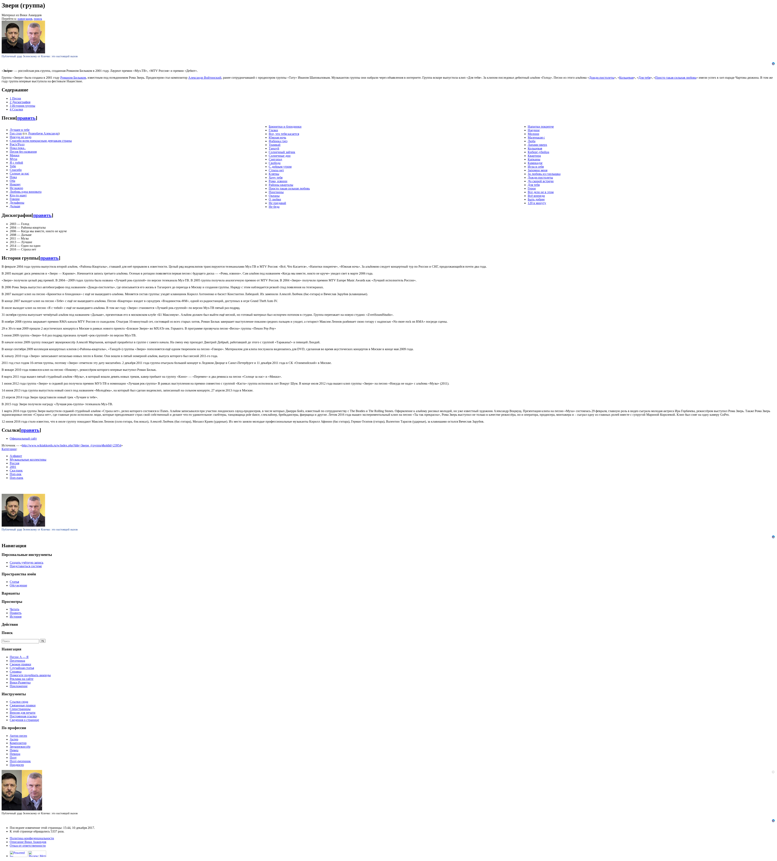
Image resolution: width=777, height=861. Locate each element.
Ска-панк (16, 470)
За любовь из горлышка (544, 174)
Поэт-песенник (20, 761)
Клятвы (274, 174)
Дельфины (17, 202)
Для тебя (644, 77)
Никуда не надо (20, 137)
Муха (13, 159)
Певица (15, 754)
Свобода (274, 163)
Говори (15, 199)
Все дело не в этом (541, 192)
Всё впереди (536, 195)
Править (15, 613)
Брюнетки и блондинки (285, 126)
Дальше (15, 206)
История (15, 616)
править (26, 118)
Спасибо (16, 170)
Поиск (7, 633)
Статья (14, 581)
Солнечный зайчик (282, 152)
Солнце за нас (19, 173)
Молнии (533, 134)
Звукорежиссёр (20, 746)
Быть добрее (536, 199)
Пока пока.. (18, 148)
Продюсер (17, 765)
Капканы (534, 159)
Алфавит (16, 456)
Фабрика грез (278, 141)
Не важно (16, 188)
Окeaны (274, 195)
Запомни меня (537, 170)
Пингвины (276, 192)
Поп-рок (15, 474)
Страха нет (276, 170)
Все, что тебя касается (284, 134)
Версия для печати (22, 712)
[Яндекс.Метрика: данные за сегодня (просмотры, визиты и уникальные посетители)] (37, 854)
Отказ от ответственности (28, 845)
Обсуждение (18, 585)
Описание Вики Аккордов (28, 842)
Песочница (17, 660)
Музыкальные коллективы (28, 459)
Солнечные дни (280, 155)
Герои (532, 188)
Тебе (13, 166)
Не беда (274, 206)
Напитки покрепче (541, 126)
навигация (25, 18)
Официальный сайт (23, 438)
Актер (14, 739)
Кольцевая (626, 77)
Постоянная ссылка (23, 716)
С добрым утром (280, 166)
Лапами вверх (537, 144)
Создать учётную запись (26, 562)
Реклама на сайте (21, 679)
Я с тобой (16, 162)
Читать (14, 609)
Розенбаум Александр (43, 133)
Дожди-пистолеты (601, 77)
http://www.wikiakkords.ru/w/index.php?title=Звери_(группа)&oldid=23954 (71, 445)
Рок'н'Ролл (17, 144)
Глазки (273, 130)
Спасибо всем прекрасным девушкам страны (41, 140)
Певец (14, 750)
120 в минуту (537, 203)
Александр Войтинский (204, 77)
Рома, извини (278, 181)
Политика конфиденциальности (32, 838)
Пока (13, 177)
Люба (531, 141)
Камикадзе (535, 163)
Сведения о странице (24, 720)
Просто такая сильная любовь (675, 77)
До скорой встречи (541, 181)
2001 (13, 467)
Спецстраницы (20, 709)
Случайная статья (22, 668)
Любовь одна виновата (25, 191)
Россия (14, 463)
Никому (15, 184)
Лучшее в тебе (20, 129)
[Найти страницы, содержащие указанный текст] (43, 641)
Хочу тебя (275, 177)
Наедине (534, 130)
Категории (9, 449)
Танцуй (274, 148)
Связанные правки (23, 705)
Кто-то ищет (18, 195)
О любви (275, 199)
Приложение (19, 686)
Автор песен (18, 735)
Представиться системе (26, 566)
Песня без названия (23, 151)
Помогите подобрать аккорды (30, 675)
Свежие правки (20, 664)
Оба (12, 180)
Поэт (13, 757)
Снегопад (275, 159)
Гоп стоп (16, 133)
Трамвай (274, 144)
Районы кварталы (281, 185)
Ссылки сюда (19, 701)
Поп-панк (16, 477)
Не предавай (277, 203)
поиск (38, 18)
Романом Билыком (73, 77)
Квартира (534, 155)
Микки (14, 155)
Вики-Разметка (20, 682)
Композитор (18, 743)
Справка (15, 671)
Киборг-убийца (538, 152)
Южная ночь (277, 137)
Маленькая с (536, 137)
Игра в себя (536, 166)
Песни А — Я (19, 657)
